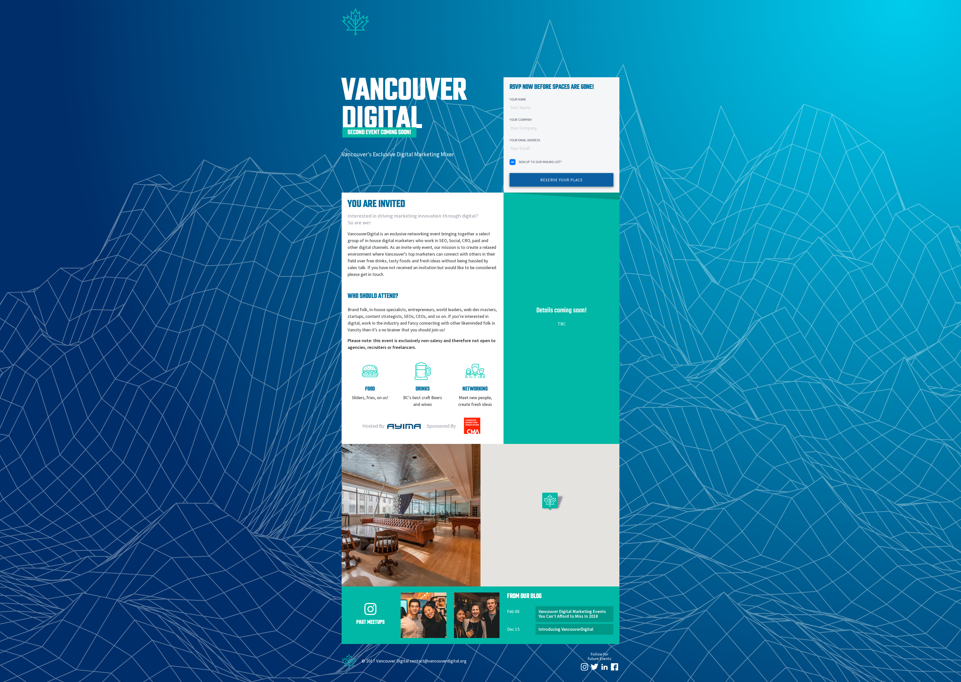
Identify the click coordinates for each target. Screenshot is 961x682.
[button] (550, 504)
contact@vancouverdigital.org (438, 660)
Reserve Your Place (561, 179)
